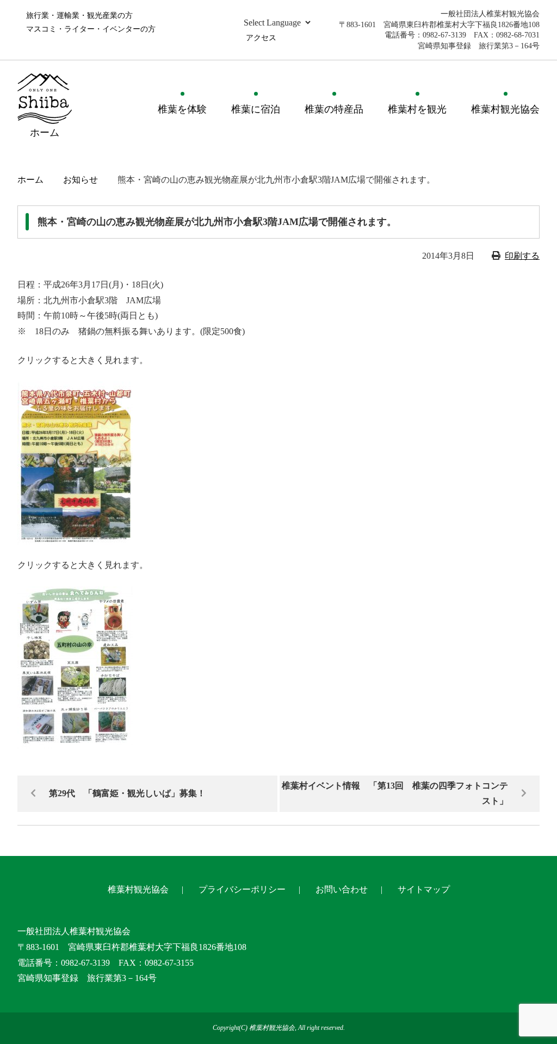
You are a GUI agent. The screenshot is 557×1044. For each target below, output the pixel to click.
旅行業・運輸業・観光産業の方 (79, 15)
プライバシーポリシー (242, 889)
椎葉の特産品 (334, 109)
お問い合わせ (341, 889)
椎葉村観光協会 (505, 109)
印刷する (522, 255)
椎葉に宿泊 (255, 109)
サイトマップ (424, 889)
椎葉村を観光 (417, 109)
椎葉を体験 (182, 109)
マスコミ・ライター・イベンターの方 (91, 29)
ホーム (30, 179)
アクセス (261, 38)
